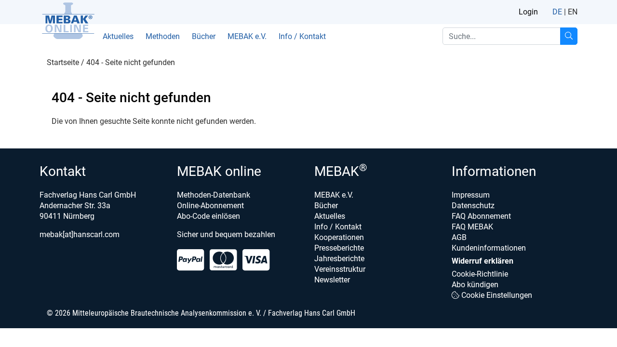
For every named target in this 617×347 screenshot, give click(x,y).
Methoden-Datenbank (213, 195)
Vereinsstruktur (339, 269)
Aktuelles (118, 36)
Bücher (203, 36)
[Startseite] (68, 20)
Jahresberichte (339, 258)
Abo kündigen (475, 284)
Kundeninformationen (489, 248)
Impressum (471, 195)
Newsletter (332, 279)
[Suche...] (568, 36)
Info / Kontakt (302, 36)
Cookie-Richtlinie (480, 274)
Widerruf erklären (482, 261)
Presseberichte (339, 248)
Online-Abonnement (210, 205)
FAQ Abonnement (481, 216)
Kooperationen (339, 237)
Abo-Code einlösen (208, 216)
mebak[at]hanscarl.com (80, 234)
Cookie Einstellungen (495, 295)
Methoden (163, 36)
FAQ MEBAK (472, 226)
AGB (459, 237)
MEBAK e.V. (247, 36)
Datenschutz (473, 205)
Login (528, 11)
